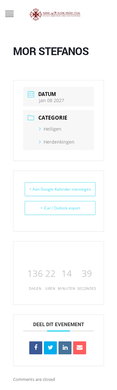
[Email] (79, 347)
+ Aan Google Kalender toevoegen (60, 189)
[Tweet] (50, 347)
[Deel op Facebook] (35, 347)
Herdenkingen (59, 142)
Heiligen (52, 129)
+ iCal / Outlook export (60, 208)
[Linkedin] (65, 347)
